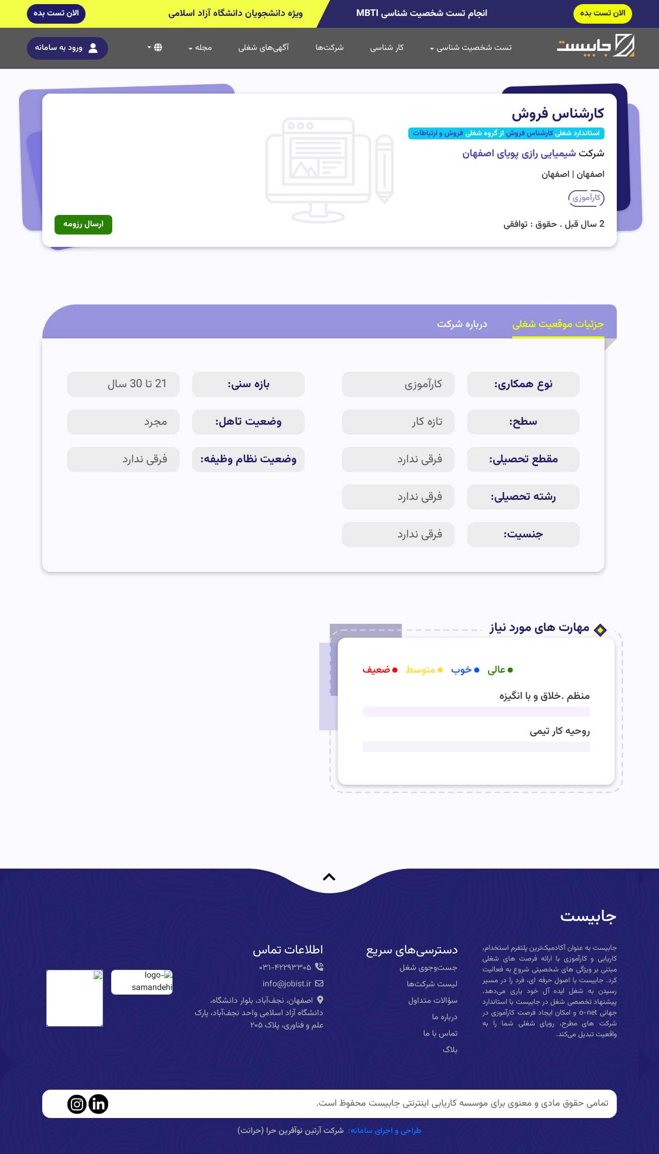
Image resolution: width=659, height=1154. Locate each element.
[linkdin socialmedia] (98, 1104)
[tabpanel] (323, 455)
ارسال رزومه (83, 224)
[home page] (595, 45)
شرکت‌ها (330, 48)
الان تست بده (602, 13)
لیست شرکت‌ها (432, 984)
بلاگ (450, 1050)
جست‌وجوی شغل (429, 968)
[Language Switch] (154, 47)
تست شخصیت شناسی (474, 48)
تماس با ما (440, 1033)
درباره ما (445, 1017)
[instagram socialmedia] (76, 1104)
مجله (203, 48)
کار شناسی (387, 48)
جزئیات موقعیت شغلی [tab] (558, 324)
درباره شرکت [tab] (462, 324)
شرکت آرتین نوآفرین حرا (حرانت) (290, 1131)
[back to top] (329, 862)
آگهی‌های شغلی (263, 48)
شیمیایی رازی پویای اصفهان (519, 154)
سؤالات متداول (433, 1001)
